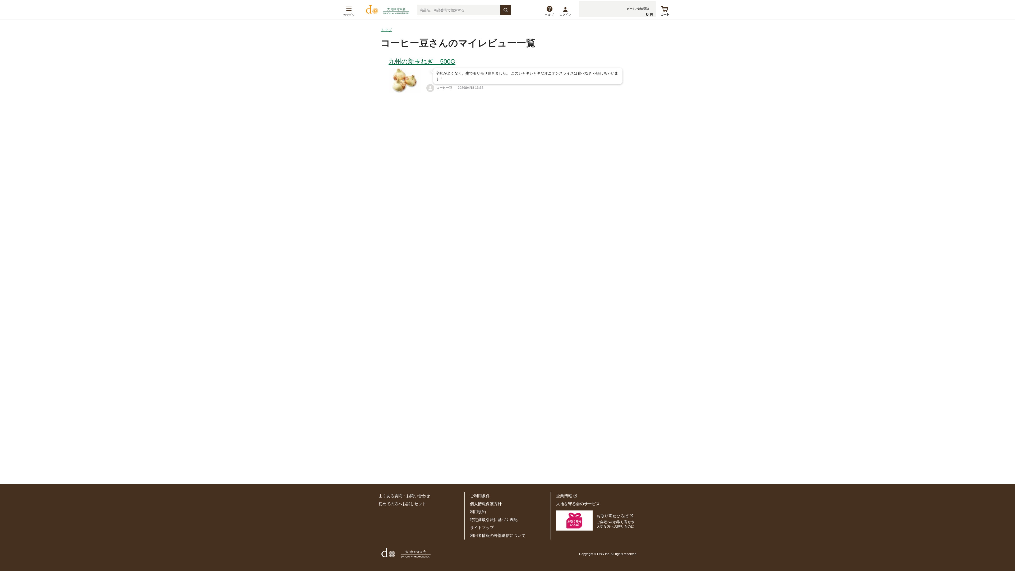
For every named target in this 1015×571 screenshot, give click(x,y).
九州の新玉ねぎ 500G (422, 61)
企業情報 (564, 496)
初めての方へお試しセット (402, 503)
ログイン (565, 14)
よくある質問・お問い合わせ (404, 496)
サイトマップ (482, 527)
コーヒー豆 (444, 88)
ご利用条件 (480, 496)
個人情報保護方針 (486, 503)
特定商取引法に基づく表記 (494, 519)
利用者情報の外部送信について (497, 535)
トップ (386, 30)
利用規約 (478, 511)
